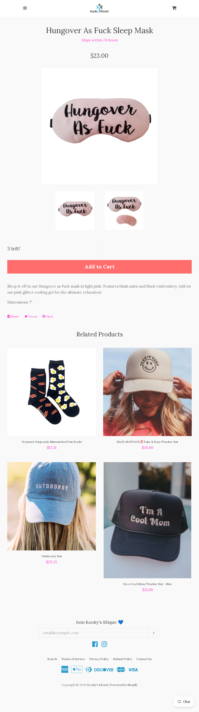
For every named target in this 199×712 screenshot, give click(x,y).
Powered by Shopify (124, 685)
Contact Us (144, 659)
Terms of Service (73, 659)
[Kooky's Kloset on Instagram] (104, 645)
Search (52, 659)
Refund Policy (122, 659)
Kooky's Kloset (97, 685)
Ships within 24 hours (99, 40)
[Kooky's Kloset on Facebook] (95, 645)
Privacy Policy (99, 659)
